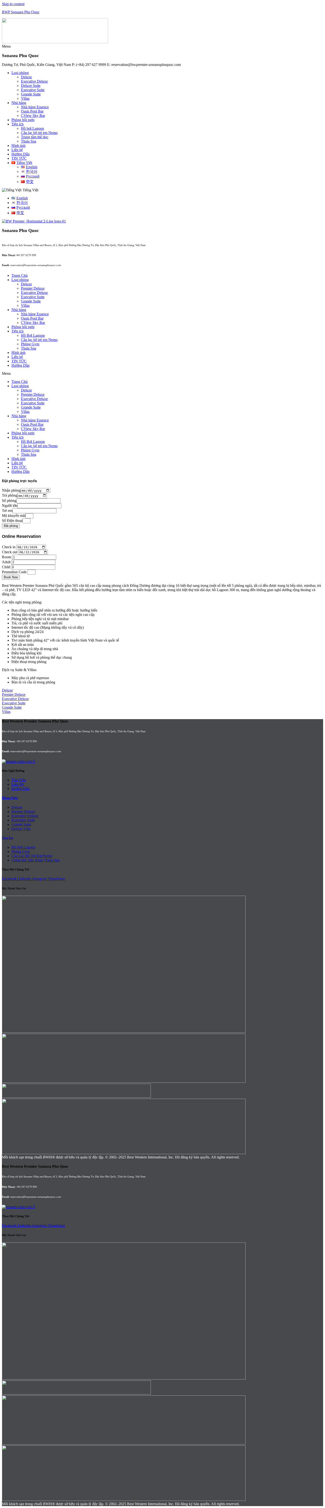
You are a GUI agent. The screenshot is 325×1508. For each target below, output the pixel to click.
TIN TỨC (19, 158)
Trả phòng (9, 496)
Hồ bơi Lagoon (32, 128)
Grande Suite (31, 94)
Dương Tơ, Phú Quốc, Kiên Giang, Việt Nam (36, 65)
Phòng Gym (30, 344)
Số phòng (9, 501)
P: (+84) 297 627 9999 (89, 65)
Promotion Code (14, 572)
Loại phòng (20, 73)
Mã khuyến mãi (13, 516)
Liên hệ (17, 150)
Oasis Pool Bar (32, 111)
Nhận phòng (11, 490)
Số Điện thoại (12, 521)
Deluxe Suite (30, 86)
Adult (6, 562)
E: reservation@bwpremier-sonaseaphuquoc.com (144, 65)
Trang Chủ (19, 275)
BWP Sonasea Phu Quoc (20, 12)
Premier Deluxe (32, 288)
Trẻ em (7, 511)
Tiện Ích (7, 838)
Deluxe (26, 77)
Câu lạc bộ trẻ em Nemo (39, 133)
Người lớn (9, 506)
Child (6, 567)
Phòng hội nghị (22, 120)
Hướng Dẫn (20, 154)
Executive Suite (32, 90)
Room (6, 557)
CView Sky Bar (33, 116)
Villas (25, 98)
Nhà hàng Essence (35, 107)
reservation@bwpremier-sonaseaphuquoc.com (35, 265)
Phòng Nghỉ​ (10, 798)
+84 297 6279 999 (25, 255)
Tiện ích (17, 124)
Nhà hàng (18, 103)
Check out (9, 552)
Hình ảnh (18, 145)
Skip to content (13, 4)
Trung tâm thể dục (34, 137)
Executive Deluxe (34, 81)
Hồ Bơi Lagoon (33, 335)
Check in (8, 547)
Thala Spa (28, 141)
